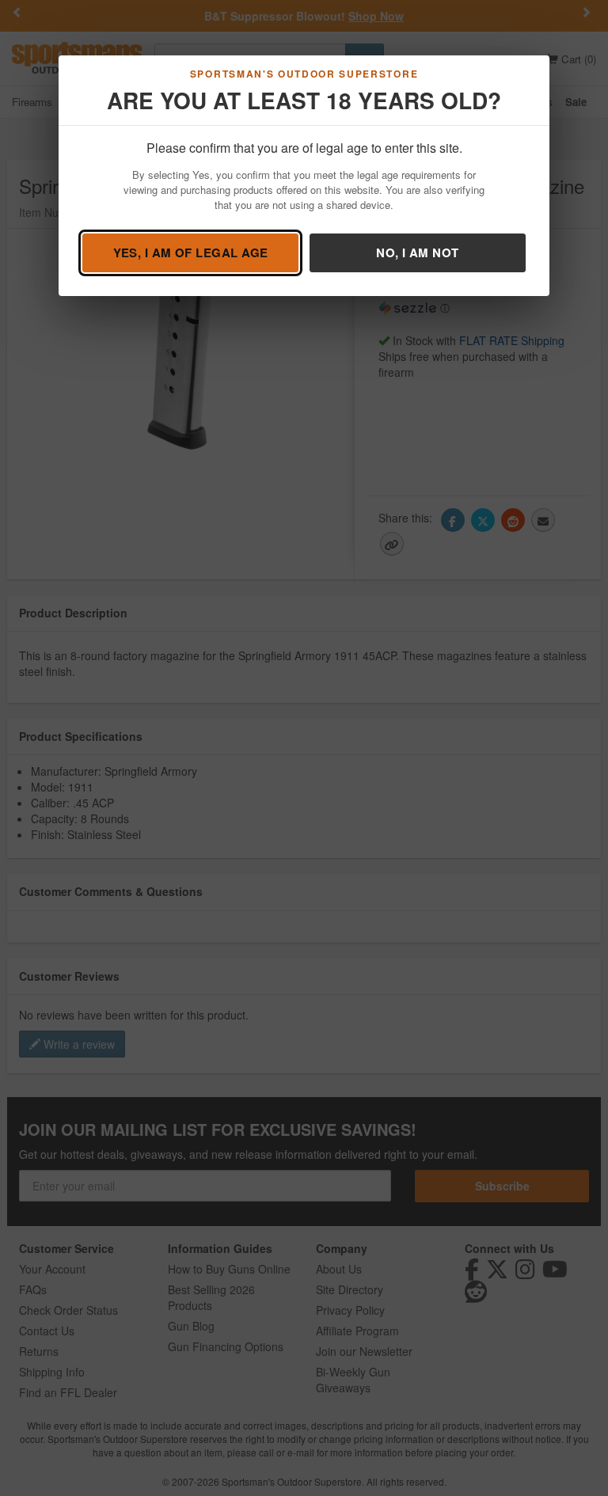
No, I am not (417, 252)
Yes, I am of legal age (190, 252)
